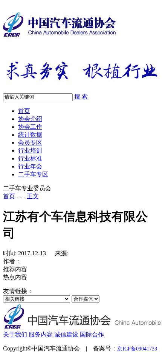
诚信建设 (66, 334)
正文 (33, 196)
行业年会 (30, 166)
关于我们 (15, 334)
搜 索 (81, 96)
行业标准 (30, 158)
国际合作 (92, 334)
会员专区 (30, 142)
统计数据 (30, 134)
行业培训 (30, 150)
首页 (24, 111)
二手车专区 (33, 174)
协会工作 (30, 127)
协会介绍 (30, 119)
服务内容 (41, 334)
